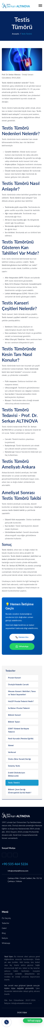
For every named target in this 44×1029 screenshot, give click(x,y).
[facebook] (15, 855)
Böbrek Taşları (14, 722)
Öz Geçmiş (6, 918)
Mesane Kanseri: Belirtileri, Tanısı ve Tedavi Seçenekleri (22, 693)
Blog (4, 933)
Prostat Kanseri (14, 678)
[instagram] (10, 855)
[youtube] (4, 855)
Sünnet (11, 745)
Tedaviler (5, 923)
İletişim (5, 938)
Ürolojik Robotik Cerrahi (18, 685)
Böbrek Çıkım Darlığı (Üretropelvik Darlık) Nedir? (19, 791)
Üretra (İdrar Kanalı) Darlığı (19, 759)
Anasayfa (15, 34)
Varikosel (12, 752)
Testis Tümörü (14, 783)
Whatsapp (6, 943)
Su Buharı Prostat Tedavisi (19, 708)
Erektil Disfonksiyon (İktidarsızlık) (16, 774)
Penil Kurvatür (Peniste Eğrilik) (20, 739)
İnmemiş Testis (14, 766)
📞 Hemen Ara (22, 637)
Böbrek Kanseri (14, 715)
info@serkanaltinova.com (18, 871)
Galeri (4, 928)
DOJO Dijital (22, 1013)
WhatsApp (23, 646)
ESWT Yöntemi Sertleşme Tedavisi (18, 730)
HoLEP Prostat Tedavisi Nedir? (21, 701)
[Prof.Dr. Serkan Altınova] (16, 5)
